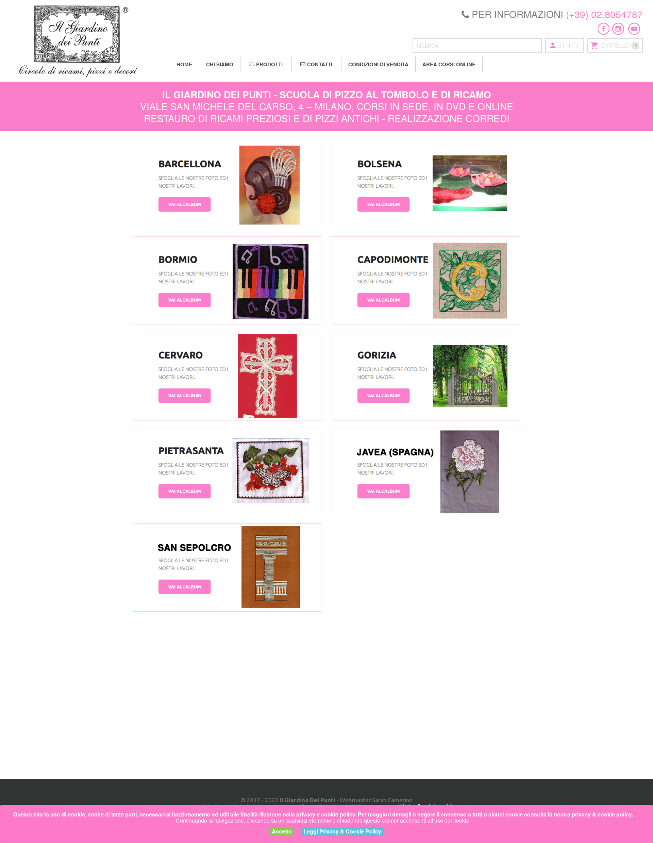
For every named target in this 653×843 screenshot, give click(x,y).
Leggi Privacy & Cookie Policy (342, 831)
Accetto (282, 831)
